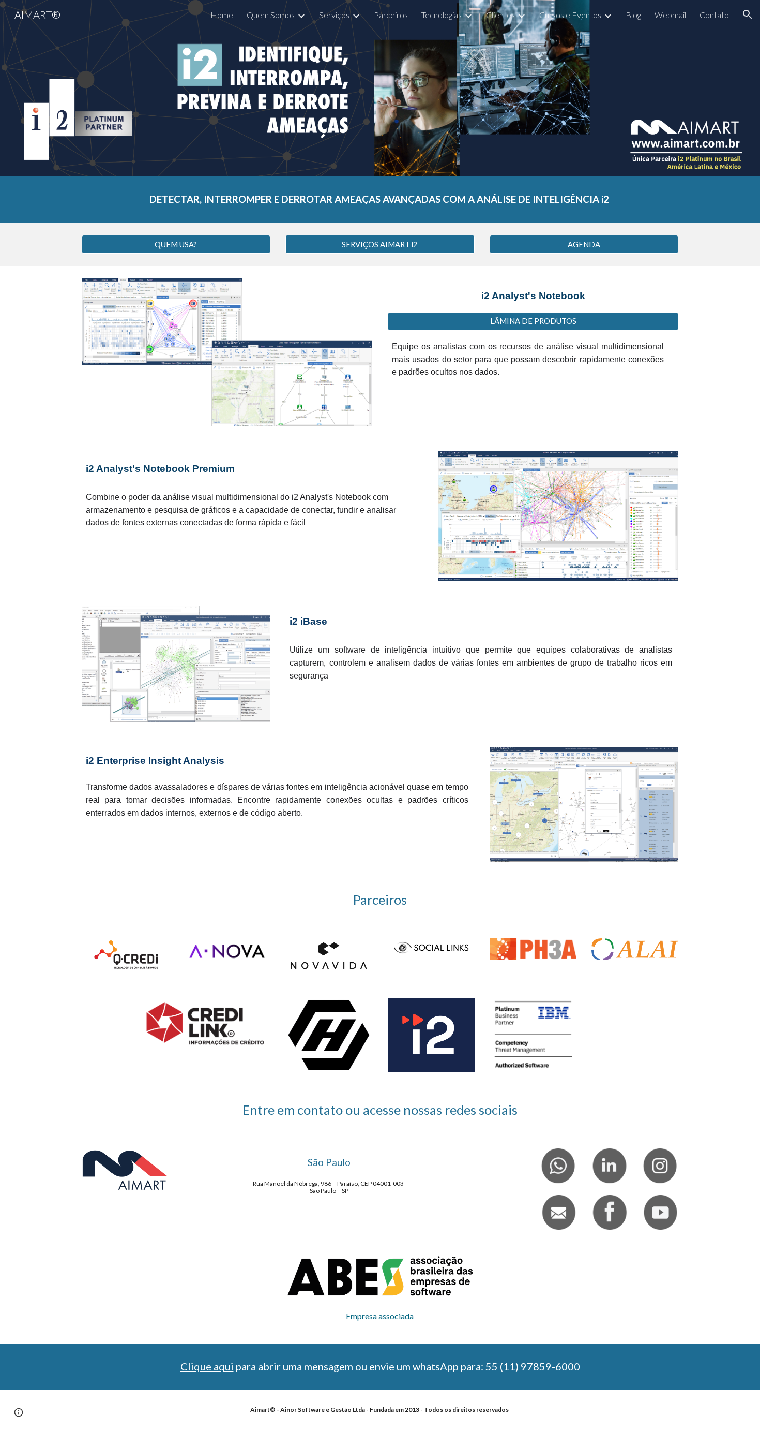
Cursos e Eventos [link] (570, 15)
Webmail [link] (670, 15)
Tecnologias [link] (441, 15)
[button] (747, 14)
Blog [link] (633, 15)
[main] (380, 199)
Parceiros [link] (391, 15)
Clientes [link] (500, 15)
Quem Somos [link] (271, 15)
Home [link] (221, 15)
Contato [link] (714, 15)
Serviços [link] (334, 15)
